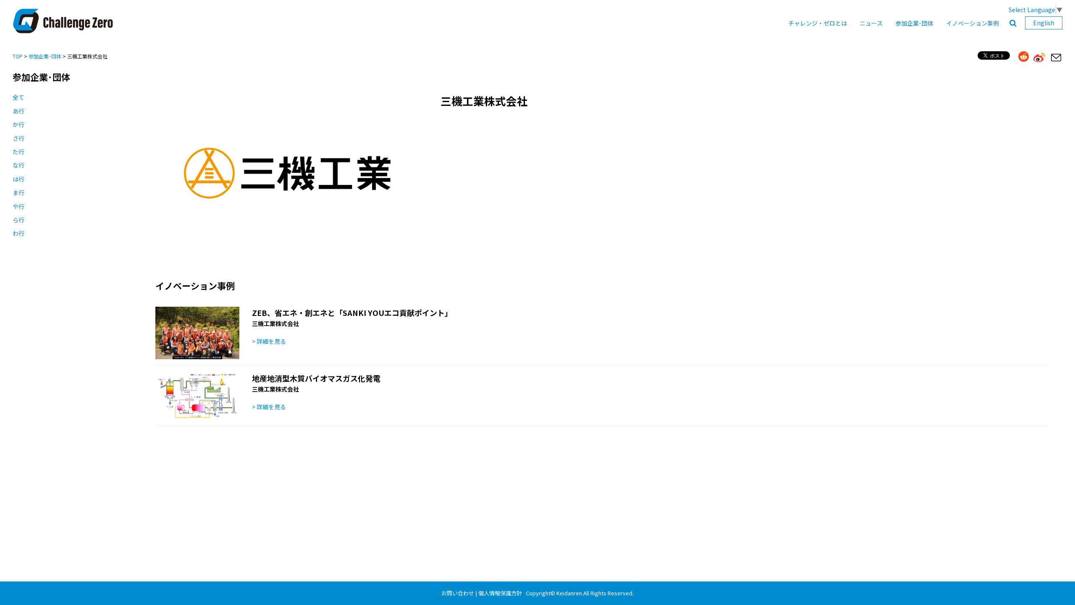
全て (18, 97)
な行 (18, 165)
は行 (18, 179)
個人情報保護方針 (500, 593)
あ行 (18, 111)
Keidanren (569, 593)
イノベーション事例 (972, 23)
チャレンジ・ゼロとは (817, 23)
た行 (18, 151)
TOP (18, 56)
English (1043, 22)
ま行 (18, 192)
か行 (18, 124)
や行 (18, 206)
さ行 (18, 138)
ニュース (871, 23)
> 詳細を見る (269, 341)
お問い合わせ (457, 593)
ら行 (18, 220)
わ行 (18, 233)
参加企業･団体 (914, 23)
